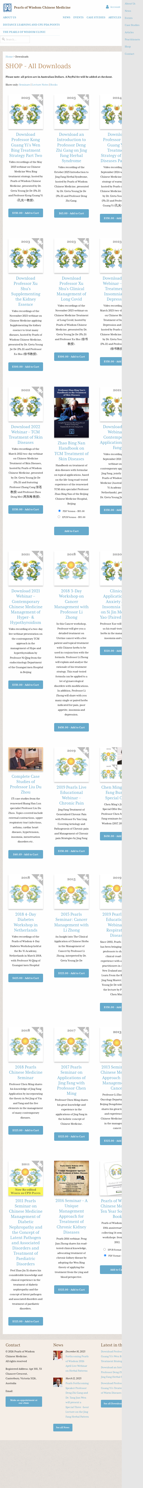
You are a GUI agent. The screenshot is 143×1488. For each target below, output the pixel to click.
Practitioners (132, 39)
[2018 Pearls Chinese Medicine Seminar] (25, 1044)
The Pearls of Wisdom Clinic (24, 31)
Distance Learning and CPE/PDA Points (31, 24)
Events (129, 17)
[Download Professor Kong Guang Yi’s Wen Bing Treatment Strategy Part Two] (25, 112)
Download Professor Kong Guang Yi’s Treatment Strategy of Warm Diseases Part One (118, 1388)
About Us (130, 3)
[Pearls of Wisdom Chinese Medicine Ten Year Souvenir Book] (117, 1178)
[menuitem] (30, 25)
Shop (128, 46)
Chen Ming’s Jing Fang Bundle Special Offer (117, 792)
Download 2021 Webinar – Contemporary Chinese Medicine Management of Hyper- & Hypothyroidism (25, 607)
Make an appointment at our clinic (23, 1401)
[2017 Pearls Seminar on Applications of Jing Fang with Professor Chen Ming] (71, 1044)
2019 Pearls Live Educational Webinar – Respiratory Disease (117, 925)
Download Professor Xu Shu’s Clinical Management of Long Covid (71, 289)
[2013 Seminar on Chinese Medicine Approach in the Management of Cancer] (117, 1044)
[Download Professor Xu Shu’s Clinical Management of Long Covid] (71, 255)
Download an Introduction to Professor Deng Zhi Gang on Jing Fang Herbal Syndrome (118, 1372)
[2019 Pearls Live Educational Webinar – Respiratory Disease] (117, 891)
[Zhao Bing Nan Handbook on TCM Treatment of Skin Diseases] (71, 412)
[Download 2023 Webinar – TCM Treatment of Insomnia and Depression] (117, 255)
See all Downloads (114, 1403)
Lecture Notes (40, 84)
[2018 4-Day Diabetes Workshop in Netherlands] (25, 891)
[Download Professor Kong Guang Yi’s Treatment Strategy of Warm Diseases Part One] (117, 112)
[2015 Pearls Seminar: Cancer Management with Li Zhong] (71, 891)
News (128, 10)
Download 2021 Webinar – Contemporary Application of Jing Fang (117, 437)
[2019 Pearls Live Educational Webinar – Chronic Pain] (71, 764)
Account (114, 6)
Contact (129, 53)
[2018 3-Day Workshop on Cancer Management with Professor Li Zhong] (71, 568)
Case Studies (132, 25)
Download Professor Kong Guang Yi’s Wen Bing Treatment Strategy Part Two (25, 145)
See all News (62, 1427)
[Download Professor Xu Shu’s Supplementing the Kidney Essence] (25, 255)
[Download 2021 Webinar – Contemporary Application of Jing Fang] (117, 404)
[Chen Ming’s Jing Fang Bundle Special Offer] (117, 764)
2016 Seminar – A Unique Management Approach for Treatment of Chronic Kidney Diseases (71, 1216)
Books (54, 84)
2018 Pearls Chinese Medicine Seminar (25, 1072)
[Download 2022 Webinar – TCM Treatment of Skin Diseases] (25, 404)
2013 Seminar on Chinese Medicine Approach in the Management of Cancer (117, 1078)
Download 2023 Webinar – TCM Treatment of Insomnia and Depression (117, 289)
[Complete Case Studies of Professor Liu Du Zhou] (25, 759)
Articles (129, 32)
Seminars (24, 84)
